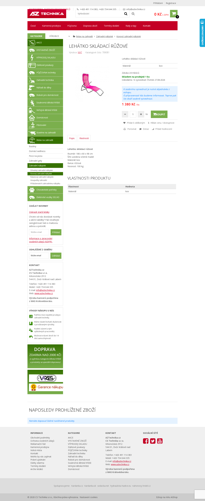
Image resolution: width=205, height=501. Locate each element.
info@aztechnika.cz (136, 9)
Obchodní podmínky (40, 437)
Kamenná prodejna (51, 25)
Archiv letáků (36, 469)
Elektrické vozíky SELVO (47, 197)
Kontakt (147, 25)
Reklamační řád (37, 443)
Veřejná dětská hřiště (46, 110)
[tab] (36, 36)
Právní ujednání (37, 459)
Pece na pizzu (35, 155)
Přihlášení (158, 3)
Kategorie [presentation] (36, 36)
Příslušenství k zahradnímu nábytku (45, 183)
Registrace (171, 3)
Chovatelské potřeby (46, 189)
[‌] (145, 440)
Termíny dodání (111, 25)
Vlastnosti (84, 138)
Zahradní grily (35, 160)
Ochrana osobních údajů (42, 440)
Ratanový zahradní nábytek (41, 177)
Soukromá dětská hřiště (48, 102)
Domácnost (42, 117)
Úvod (33, 25)
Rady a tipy (131, 25)
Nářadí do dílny (43, 87)
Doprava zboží (90, 25)
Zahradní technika (45, 80)
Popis (72, 138)
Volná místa (36, 450)
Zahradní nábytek (104, 36)
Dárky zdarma (37, 462)
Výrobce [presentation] (54, 36)
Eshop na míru (163, 497)
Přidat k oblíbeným (135, 122)
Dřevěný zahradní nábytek (41, 170)
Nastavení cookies (89, 497)
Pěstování (41, 125)
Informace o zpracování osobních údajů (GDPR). (40, 240)
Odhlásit (56, 255)
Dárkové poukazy (44, 65)
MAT (80, 52)
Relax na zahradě (84, 36)
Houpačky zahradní (38, 180)
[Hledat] (125, 13)
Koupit (160, 114)
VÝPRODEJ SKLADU (46, 57)
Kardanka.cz (77, 485)
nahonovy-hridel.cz (141, 485)
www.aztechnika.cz (44, 293)
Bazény (32, 146)
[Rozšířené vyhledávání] (133, 13)
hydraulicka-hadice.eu (120, 485)
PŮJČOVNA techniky (46, 72)
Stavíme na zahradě (46, 132)
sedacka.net (103, 485)
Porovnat (131, 129)
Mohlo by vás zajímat (40, 456)
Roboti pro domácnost (47, 95)
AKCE (39, 42)
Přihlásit (56, 232)
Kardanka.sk (90, 485)
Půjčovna (72, 25)
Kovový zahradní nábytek (128, 36)
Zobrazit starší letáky (39, 212)
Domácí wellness (37, 151)
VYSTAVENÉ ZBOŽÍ (45, 50)
